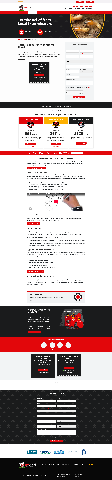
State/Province (83, 69)
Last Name (82, 48)
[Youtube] (92, 464)
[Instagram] (91, 464)
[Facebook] (89, 464)
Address (68, 64)
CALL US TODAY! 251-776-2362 (78, 8)
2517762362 (61, 478)
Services (32, 13)
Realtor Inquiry (41, 13)
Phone (67, 54)
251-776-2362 (61, 153)
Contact (79, 13)
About (49, 13)
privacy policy (62, 437)
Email (81, 54)
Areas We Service (59, 13)
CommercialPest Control (68, 349)
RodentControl (60, 349)
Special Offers (70, 13)
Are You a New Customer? (71, 59)
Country (81, 74)
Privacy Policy (90, 473)
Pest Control (44, 349)
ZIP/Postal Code (69, 74)
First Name (68, 48)
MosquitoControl (52, 349)
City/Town (68, 69)
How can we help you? (70, 79)
